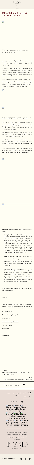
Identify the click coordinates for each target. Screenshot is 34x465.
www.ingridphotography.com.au (10, 322)
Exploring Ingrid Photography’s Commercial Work (19, 379)
